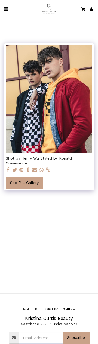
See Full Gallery (24, 182)
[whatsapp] (41, 170)
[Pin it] (21, 170)
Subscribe (76, 337)
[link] (48, 170)
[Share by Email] (34, 170)
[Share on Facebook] (8, 170)
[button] (6, 9)
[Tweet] (15, 170)
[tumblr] (28, 170)
